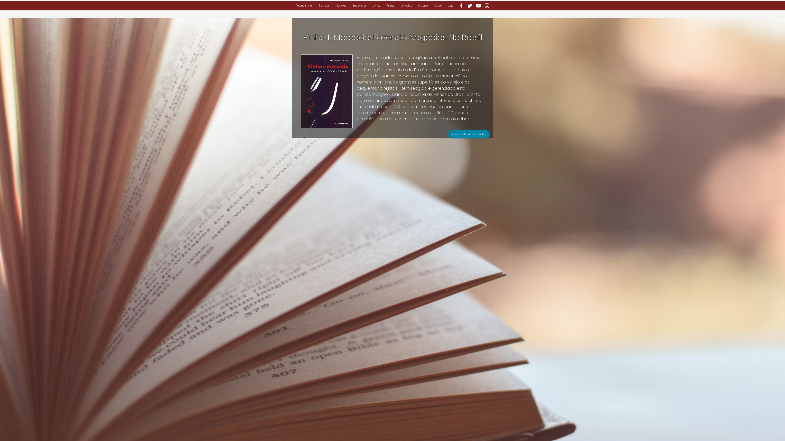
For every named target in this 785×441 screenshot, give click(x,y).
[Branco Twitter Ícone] (470, 6)
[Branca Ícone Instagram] (487, 6)
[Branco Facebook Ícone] (461, 6)
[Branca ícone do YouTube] (478, 6)
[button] (324, 5)
